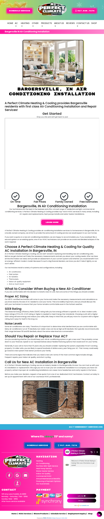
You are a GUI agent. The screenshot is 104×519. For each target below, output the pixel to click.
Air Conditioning (42, 463)
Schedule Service (19, 11)
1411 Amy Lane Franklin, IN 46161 (14, 494)
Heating (39, 461)
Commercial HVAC (43, 476)
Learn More (52, 222)
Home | (15, 513)
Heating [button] (25, 23)
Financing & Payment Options (48, 481)
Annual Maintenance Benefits (48, 479)
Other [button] (35, 23)
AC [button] (16, 23)
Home (10, 23)
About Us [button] (59, 23)
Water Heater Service (45, 471)
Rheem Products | (42, 513)
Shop (94, 23)
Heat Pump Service (44, 468)
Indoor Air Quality (43, 473)
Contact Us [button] (82, 23)
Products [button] (46, 23)
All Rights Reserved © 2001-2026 (59, 518)
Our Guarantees (42, 484)
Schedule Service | (59, 513)
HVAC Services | (26, 513)
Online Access (47, 518)
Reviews (70, 23)
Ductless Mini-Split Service (47, 466)
